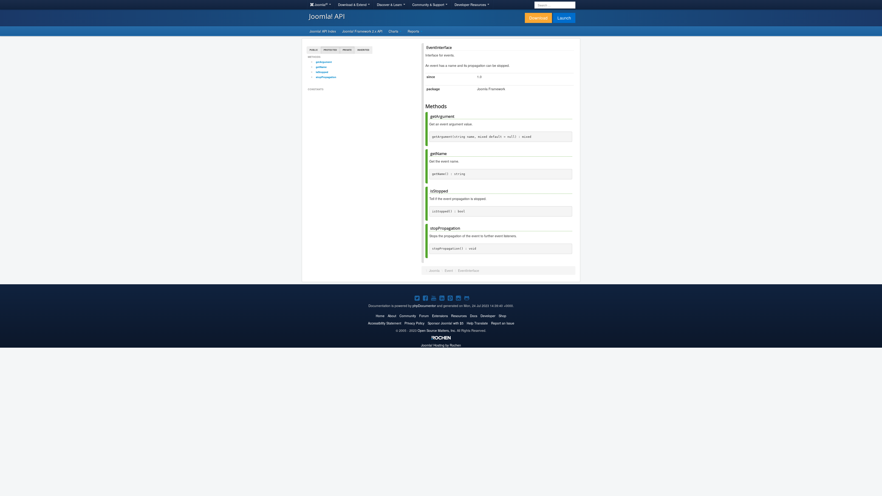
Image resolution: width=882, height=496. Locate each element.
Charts (394, 31)
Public (314, 49)
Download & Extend (353, 4)
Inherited (363, 49)
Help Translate (477, 323)
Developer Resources (471, 4)
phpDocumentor (424, 305)
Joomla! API (327, 16)
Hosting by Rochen (441, 345)
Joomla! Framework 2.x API (362, 31)
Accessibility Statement (384, 323)
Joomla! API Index (323, 31)
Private (347, 49)
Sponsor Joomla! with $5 (446, 323)
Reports (414, 31)
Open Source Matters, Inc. (437, 330)
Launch (564, 18)
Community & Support (428, 4)
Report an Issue (502, 323)
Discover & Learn (390, 4)
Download (538, 18)
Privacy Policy (414, 323)
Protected (330, 49)
